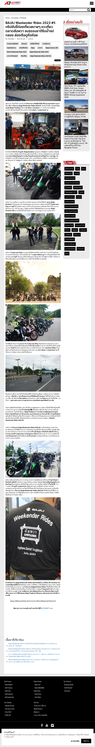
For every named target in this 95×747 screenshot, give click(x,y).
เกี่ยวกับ (36, 702)
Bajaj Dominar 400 (52, 48)
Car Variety (14, 18)
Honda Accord (70, 178)
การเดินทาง (46, 44)
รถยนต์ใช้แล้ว (69, 239)
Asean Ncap (69, 169)
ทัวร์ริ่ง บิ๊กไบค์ (34, 44)
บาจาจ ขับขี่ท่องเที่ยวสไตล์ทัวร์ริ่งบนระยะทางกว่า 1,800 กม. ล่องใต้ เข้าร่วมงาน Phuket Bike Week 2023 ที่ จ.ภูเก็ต (34, 655)
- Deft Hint (7, 691)
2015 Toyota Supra (71, 206)
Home (7, 18)
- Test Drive (37, 694)
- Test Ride (37, 697)
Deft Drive (37, 691)
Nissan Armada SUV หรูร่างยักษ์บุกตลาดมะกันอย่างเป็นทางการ (75, 64)
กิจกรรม (24, 44)
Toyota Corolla (70, 216)
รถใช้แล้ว (68, 235)
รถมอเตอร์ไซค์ (70, 249)
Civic (77, 169)
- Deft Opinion (8, 694)
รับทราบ (86, 741)
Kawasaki (80, 249)
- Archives (66, 691)
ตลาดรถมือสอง (70, 244)
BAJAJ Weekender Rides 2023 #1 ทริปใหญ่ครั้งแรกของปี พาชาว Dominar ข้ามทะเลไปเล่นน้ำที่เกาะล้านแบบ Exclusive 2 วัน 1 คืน (34, 650)
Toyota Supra (69, 202)
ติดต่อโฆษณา (38, 709)
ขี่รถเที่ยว (24, 56)
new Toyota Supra (71, 211)
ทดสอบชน (68, 173)
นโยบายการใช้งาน (40, 706)
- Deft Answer (67, 688)
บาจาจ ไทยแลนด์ (12, 56)
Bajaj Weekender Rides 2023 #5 (40, 56)
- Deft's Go (7, 715)
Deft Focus (7, 681)
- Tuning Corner (9, 709)
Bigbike (74, 230)
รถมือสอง (83, 230)
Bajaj (32, 48)
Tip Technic (67, 681)
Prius (83, 169)
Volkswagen (78, 187)
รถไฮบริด (68, 187)
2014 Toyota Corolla (71, 220)
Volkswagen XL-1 (71, 192)
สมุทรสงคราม (11, 48)
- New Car (37, 685)
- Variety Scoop (9, 706)
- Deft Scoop (8, 688)
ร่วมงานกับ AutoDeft (40, 715)
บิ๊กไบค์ (67, 230)
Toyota (79, 197)
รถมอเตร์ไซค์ (80, 225)
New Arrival (37, 681)
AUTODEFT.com (47, 608)
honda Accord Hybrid (72, 183)
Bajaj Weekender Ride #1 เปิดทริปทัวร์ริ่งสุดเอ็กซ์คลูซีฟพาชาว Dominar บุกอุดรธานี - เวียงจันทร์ (32, 644)
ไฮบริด (81, 192)
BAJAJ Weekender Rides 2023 (16, 52)
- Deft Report (8, 685)
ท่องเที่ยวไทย (23, 48)
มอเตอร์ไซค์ (69, 225)
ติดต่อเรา (37, 712)
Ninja (67, 253)
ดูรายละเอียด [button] (75, 741)
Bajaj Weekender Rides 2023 (39, 52)
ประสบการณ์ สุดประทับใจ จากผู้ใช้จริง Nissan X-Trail (75, 115)
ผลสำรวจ (77, 235)
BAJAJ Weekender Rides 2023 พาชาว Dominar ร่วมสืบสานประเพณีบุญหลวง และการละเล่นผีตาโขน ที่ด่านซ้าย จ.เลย (33, 660)
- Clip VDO (7, 712)
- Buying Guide (68, 685)
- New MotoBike (39, 688)
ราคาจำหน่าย (69, 197)
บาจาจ (40, 48)
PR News (23, 18)
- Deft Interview (9, 697)
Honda (76, 173)
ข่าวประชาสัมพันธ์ (12, 44)
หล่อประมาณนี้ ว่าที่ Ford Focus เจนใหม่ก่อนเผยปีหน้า (75, 43)
